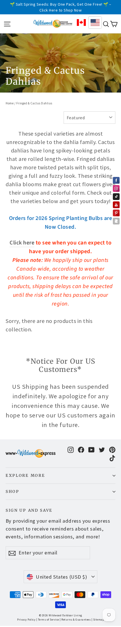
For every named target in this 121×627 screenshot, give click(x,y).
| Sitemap (97, 619)
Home (10, 103)
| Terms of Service (47, 619)
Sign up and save (29, 510)
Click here (22, 243)
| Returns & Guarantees (75, 619)
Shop (12, 491)
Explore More (25, 475)
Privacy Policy (26, 619)
